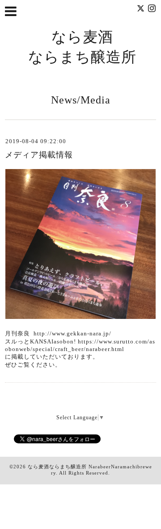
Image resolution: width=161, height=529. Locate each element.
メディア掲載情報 (39, 154)
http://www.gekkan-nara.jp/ (72, 333)
